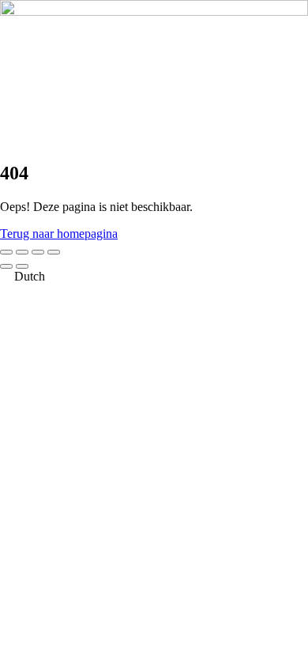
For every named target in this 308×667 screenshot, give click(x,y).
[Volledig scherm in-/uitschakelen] (22, 252)
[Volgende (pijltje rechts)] (22, 266)
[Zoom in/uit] (6, 252)
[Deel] (38, 252)
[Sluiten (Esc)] (53, 252)
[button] (154, 276)
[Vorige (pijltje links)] (6, 266)
